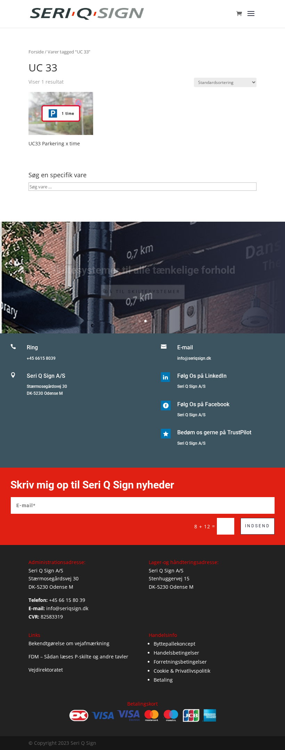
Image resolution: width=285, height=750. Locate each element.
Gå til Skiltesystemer (142, 284)
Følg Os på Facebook (203, 404)
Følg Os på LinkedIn (202, 376)
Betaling (163, 679)
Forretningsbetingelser (180, 661)
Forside (36, 52)
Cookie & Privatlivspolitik (182, 670)
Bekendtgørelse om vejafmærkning (68, 643)
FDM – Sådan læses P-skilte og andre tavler (78, 656)
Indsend (257, 525)
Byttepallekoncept (174, 643)
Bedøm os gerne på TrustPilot (214, 432)
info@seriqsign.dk (194, 358)
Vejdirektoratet (45, 669)
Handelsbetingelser (176, 652)
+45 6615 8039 (41, 358)
